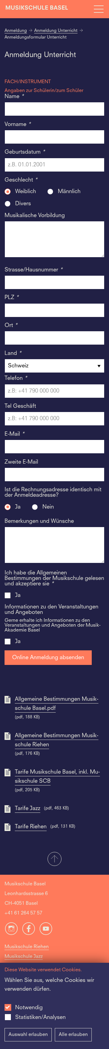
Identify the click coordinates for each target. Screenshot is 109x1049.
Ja (18, 507)
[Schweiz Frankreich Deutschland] (54, 366)
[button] (54, 859)
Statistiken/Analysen (40, 1017)
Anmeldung (16, 31)
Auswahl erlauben (28, 1034)
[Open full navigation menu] (99, 9)
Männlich (69, 191)
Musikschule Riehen (27, 947)
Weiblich (25, 191)
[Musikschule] (37, 9)
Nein (48, 507)
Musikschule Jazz (24, 956)
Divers (23, 203)
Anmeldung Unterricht (56, 31)
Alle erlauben (73, 1034)
